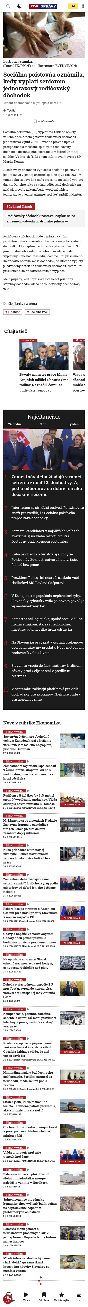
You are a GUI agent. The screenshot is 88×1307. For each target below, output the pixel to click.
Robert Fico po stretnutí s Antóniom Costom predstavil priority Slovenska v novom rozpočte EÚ (30, 913)
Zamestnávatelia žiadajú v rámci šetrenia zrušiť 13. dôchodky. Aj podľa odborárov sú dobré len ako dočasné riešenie (46, 485)
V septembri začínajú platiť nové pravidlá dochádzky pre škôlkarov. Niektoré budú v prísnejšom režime (46, 694)
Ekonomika (14, 732)
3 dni (44, 424)
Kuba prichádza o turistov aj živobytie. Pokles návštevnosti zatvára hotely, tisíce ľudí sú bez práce (45, 559)
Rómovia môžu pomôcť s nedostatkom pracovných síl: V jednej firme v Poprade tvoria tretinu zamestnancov (29, 1235)
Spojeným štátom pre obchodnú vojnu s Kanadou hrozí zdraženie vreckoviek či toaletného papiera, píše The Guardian (27, 742)
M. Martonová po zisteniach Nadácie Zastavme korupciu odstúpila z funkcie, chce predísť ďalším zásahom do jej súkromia (30, 826)
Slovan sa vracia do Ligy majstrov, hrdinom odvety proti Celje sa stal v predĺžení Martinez (46, 670)
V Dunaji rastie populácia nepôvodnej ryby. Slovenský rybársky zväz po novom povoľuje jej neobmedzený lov (47, 600)
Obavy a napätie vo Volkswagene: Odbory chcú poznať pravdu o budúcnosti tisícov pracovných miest (30, 938)
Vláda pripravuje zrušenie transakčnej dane (22, 1154)
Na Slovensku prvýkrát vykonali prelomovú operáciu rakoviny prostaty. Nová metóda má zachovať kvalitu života (47, 647)
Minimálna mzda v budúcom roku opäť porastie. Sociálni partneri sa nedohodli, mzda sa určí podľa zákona (28, 1078)
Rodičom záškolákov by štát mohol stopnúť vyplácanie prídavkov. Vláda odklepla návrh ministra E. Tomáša (30, 799)
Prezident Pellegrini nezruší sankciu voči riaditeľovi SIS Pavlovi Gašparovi (45, 580)
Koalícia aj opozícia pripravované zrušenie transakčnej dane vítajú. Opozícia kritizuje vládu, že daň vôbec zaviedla (27, 1049)
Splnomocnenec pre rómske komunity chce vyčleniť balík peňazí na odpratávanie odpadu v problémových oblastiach (30, 1205)
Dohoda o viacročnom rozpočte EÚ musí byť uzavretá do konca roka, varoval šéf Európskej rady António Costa (29, 990)
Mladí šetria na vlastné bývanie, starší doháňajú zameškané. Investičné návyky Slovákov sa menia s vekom (27, 1264)
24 (73, 6)
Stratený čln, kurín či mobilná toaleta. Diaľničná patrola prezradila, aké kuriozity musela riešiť (29, 1106)
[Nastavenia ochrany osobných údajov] (7, 1299)
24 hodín (14, 424)
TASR (11, 110)
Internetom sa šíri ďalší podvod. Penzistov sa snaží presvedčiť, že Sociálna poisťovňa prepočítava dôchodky (47, 512)
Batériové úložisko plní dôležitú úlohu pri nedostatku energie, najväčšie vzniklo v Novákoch (26, 1178)
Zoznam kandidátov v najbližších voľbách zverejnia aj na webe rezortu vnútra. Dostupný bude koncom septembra (45, 536)
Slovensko (28, 340)
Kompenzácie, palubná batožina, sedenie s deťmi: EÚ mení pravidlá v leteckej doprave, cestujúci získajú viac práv (29, 1020)
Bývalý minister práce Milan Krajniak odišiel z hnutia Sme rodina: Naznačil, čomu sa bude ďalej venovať (43, 382)
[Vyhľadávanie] (8, 6)
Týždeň (73, 424)
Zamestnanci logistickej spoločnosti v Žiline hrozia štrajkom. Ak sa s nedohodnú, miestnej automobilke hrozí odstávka (47, 624)
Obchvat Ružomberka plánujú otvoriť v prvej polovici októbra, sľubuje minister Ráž (30, 1131)
